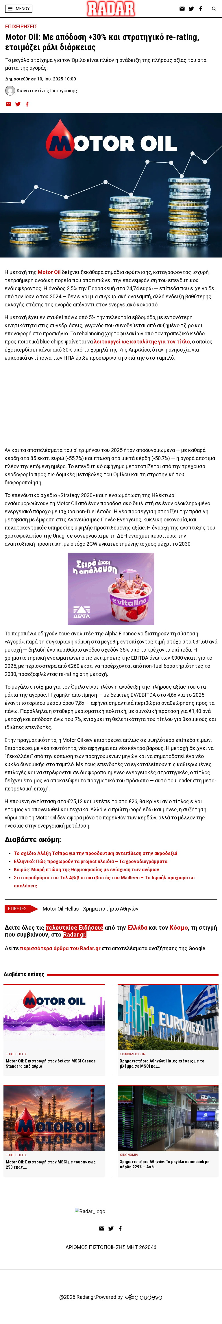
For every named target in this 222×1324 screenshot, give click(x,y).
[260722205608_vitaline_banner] (111, 589)
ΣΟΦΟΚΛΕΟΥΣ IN (132, 1054)
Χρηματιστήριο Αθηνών (110, 909)
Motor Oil (49, 272)
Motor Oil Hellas (61, 909)
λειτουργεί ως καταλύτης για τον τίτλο (142, 342)
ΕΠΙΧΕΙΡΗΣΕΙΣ (21, 26)
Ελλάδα (137, 927)
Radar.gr (74, 934)
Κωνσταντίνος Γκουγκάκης (47, 90)
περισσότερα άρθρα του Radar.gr (60, 948)
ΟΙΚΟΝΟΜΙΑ (129, 1155)
